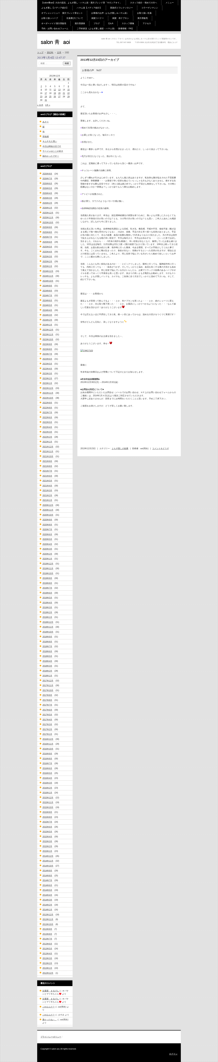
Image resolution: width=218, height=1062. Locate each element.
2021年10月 (47, 456)
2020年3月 (47, 549)
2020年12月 (47, 505)
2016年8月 (47, 758)
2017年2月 (47, 729)
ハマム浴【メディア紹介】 (89, 8)
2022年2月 (47, 437)
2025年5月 (47, 247)
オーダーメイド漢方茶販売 (53, 23)
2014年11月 (47, 861)
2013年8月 (47, 934)
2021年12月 (47, 447)
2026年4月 (47, 193)
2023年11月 (47, 334)
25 (50, 96)
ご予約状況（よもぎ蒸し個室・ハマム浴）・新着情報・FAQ (105, 28)
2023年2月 (47, 378)
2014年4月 (47, 895)
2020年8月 (47, 524)
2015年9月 (47, 812)
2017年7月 (47, 705)
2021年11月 (47, 451)
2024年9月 (47, 286)
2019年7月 (47, 588)
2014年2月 (47, 905)
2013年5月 (47, 948)
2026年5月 (47, 188)
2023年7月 (47, 354)
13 (59, 90)
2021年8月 (47, 466)
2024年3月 (47, 315)
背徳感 (45, 136)
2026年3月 (47, 198)
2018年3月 (47, 666)
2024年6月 (47, 300)
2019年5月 (47, 598)
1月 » (47, 105)
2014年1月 (47, 909)
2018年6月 (47, 651)
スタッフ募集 (128, 23)
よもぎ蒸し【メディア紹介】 (54, 8)
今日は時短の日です (51, 146)
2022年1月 (47, 442)
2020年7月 (47, 529)
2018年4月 (47, 661)
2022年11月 (47, 393)
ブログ (97, 23)
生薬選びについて (74, 18)
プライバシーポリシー (51, 1037)
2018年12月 (47, 622)
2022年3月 (47, 432)
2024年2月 (47, 320)
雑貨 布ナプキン (120, 18)
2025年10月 (47, 222)
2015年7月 (47, 822)
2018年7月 (47, 646)
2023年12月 (47, 330)
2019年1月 (47, 617)
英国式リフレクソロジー (121, 8)
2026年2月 (47, 203)
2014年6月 (47, 885)
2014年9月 (47, 870)
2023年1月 (47, 383)
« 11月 (40, 105)
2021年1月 (47, 500)
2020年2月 (47, 554)
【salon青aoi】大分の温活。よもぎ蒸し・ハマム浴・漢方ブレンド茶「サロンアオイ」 (81, 2)
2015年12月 (47, 797)
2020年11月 (47, 510)
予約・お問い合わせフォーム (54, 28)
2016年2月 (47, 788)
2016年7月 (47, 763)
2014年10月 (47, 866)
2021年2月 (47, 495)
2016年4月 (47, 778)
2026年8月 (47, 174)
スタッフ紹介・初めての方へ (143, 2)
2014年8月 (47, 875)
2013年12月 (47, 914)
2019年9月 (47, 578)
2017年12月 (47, 680)
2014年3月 (47, 900)
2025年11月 (47, 217)
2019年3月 (47, 607)
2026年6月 (47, 183)
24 (46, 96)
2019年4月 (47, 602)
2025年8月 (47, 232)
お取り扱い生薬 (144, 13)
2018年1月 (47, 675)
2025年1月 (47, 266)
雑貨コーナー (97, 18)
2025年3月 (47, 256)
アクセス (147, 23)
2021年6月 (47, 476)
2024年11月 (47, 276)
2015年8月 (47, 817)
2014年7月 (47, 880)
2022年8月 (47, 408)
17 (46, 93)
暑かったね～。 (49, 1019)
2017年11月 (47, 685)
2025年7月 (47, 237)
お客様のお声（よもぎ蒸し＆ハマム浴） (110, 13)
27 (59, 96)
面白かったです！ (50, 156)
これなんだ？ (48, 1007)
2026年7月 (47, 178)
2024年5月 (47, 305)
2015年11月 (47, 802)
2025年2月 (47, 261)
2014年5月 (47, 890)
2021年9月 (47, 461)
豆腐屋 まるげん (50, 991)
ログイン (173, 1054)
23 (41, 96)
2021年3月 (47, 490)
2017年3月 (47, 724)
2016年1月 (47, 792)
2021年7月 (47, 471)
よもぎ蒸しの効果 (120, 448)
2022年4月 (47, 427)
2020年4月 (47, 544)
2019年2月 (47, 612)
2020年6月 (47, 534)
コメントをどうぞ (160, 448)
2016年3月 (47, 783)
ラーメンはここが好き (52, 151)
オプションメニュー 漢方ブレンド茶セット (62, 13)
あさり (45, 122)
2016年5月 (47, 773)
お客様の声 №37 (91, 70)
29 (68, 96)
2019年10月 (47, 573)
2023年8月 (47, 349)
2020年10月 (47, 515)
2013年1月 (47, 968)
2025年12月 (47, 213)
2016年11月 (47, 744)
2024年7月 (47, 295)
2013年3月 (47, 958)
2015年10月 (47, 807)
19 (55, 93)
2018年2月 (47, 671)
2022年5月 (47, 422)
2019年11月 (47, 568)
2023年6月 (47, 359)
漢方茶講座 (80, 23)
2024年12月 (47, 271)
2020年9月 (47, 520)
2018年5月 (47, 656)
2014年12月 (47, 856)
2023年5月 (47, 364)
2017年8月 (47, 700)
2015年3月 (47, 841)
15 (68, 90)
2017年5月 (47, 714)
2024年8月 (47, 291)
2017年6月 (47, 710)
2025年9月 (47, 227)
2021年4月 (47, 485)
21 (64, 93)
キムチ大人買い (49, 141)
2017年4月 (47, 719)
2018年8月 (47, 641)
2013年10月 (47, 924)
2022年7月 (47, 412)
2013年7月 (47, 939)
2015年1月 (47, 851)
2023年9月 (47, 344)
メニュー (169, 2)
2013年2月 (47, 963)
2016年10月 (47, 749)
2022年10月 (47, 398)
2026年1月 (47, 208)
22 (68, 93)
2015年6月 (47, 827)
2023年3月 (47, 373)
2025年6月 (47, 242)
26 (55, 96)
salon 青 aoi (50, 47)
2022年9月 (47, 403)
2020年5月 (47, 539)
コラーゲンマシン (149, 8)
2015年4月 (47, 836)
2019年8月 (47, 583)
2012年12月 (47, 973)
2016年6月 (47, 768)
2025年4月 (47, 252)
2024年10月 (47, 281)
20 (59, 93)
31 (46, 100)
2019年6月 (47, 593)
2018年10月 (47, 632)
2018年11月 (47, 627)
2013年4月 (47, 953)
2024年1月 (47, 325)
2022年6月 (47, 417)
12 (55, 90)
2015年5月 (47, 831)
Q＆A (110, 23)
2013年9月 (47, 929)
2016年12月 (47, 739)
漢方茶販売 (142, 18)
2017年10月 (47, 690)
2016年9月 (47, 753)
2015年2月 (47, 846)
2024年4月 (47, 310)
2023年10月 (47, 339)
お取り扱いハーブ (49, 18)
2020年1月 (47, 559)
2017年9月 (47, 695)
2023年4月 (47, 369)
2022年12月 (47, 388)
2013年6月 (47, 944)
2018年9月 (47, 637)
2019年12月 (47, 563)
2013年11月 (47, 919)
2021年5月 (47, 481)
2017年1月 (47, 734)
